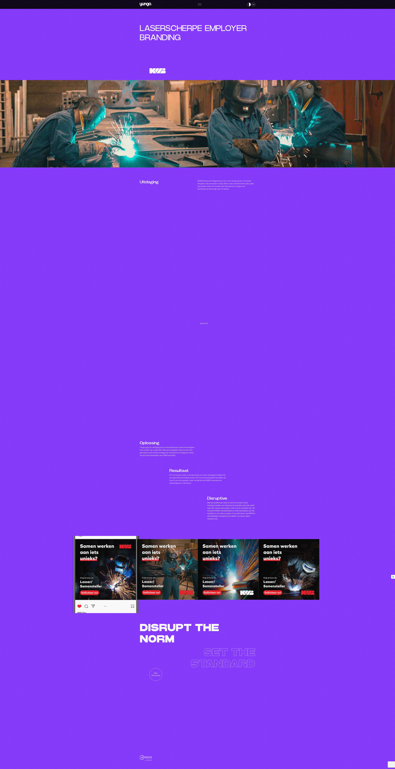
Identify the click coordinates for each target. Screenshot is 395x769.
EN (253, 4)
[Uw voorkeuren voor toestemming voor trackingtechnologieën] (393, 577)
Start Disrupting (155, 674)
